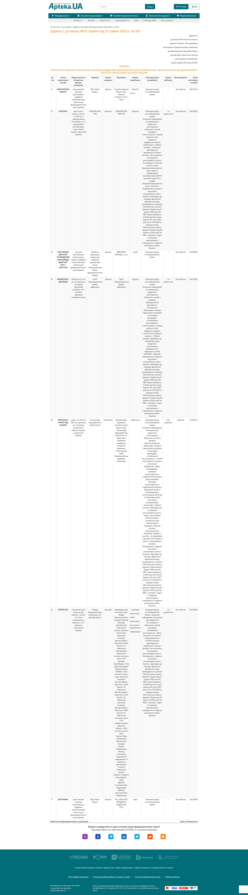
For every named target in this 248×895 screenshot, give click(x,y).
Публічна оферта (172, 877)
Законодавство (122, 20)
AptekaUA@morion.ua (58, 891)
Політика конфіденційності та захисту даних (111, 877)
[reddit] (150, 836)
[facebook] (97, 836)
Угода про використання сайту (148, 877)
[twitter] (137, 836)
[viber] (85, 836)
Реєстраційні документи (78, 877)
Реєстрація (181, 7)
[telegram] (111, 836)
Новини (91, 20)
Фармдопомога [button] (62, 16)
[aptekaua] (163, 836)
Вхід (195, 7)
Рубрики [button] (77, 20)
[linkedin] (124, 836)
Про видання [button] (167, 20)
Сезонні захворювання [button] (91, 16)
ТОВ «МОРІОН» (65, 888)
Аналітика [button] (104, 20)
